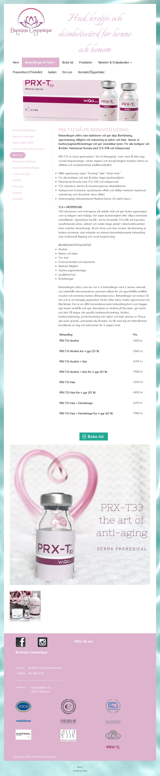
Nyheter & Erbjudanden (114, 62)
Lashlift (17, 180)
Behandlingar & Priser (39, 62)
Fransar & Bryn (21, 174)
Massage (18, 186)
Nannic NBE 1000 (23, 142)
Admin (80, 767)
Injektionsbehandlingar (26, 167)
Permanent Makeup (24, 161)
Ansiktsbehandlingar (24, 130)
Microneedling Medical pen (28, 149)
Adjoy (85, 771)
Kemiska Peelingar (23, 136)
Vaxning (17, 192)
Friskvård (18, 199)
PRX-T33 (18, 155)
